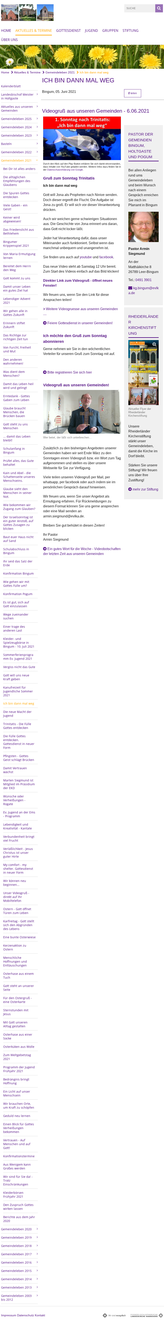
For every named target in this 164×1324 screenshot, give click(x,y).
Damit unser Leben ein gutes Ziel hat (17, 288)
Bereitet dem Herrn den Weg (17, 268)
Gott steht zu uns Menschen (15, 426)
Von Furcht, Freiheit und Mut (17, 349)
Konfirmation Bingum (18, 573)
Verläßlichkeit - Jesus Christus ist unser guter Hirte (18, 852)
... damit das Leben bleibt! (17, 438)
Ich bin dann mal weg (93, 72)
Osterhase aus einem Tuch (18, 975)
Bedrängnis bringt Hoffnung (16, 1081)
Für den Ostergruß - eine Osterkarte (17, 1000)
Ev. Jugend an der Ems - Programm (19, 814)
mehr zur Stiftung (145, 489)
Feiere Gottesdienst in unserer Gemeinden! (80, 323)
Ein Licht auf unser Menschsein (16, 1093)
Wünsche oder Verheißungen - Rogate (14, 800)
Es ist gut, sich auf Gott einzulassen (16, 604)
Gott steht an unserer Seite (18, 988)
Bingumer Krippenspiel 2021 (16, 244)
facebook (106, 257)
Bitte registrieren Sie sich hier (69, 372)
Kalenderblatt (11, 86)
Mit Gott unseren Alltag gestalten (15, 1024)
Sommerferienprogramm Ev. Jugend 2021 (18, 657)
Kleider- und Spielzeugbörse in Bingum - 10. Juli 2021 (18, 642)
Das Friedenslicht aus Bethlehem (18, 231)
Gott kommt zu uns (16, 278)
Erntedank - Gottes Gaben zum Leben (16, 398)
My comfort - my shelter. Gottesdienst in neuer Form (18, 868)
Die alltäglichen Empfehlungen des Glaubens (16, 181)
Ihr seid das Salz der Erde (17, 563)
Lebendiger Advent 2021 (16, 301)
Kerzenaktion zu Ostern (14, 947)
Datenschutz (25, 1315)
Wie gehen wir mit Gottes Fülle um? (16, 584)
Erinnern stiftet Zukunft (14, 325)
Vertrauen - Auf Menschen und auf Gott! (16, 1144)
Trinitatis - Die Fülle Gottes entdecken (17, 726)
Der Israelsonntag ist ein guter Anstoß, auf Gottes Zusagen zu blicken (18, 523)
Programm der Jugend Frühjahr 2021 (19, 1069)
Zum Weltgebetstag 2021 (17, 1057)
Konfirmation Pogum (17, 594)
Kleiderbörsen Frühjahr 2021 (13, 1194)
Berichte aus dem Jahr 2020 (19, 1219)
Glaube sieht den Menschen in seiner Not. (17, 493)
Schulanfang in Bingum (14, 450)
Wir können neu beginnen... (14, 883)
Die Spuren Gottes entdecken (16, 195)
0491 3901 (143, 280)
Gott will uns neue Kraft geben (16, 677)
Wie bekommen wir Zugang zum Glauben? (19, 507)
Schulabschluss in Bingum (16, 551)
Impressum (8, 1315)
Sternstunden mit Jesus (15, 1012)
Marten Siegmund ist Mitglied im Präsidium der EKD (19, 784)
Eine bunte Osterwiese (19, 937)
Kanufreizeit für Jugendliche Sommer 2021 (18, 691)
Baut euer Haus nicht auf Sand (18, 539)
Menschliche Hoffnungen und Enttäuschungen (15, 961)
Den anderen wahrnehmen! (13, 361)
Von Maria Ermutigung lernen (19, 256)
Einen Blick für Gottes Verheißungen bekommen (18, 1128)
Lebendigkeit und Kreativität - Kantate (17, 826)
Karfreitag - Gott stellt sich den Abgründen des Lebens (18, 925)
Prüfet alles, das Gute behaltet (18, 463)
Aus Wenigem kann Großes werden (17, 1166)
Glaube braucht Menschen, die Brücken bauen (14, 412)
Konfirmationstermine (19, 1156)
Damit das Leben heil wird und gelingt (18, 386)
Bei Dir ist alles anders (19, 169)
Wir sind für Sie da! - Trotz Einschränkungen (18, 1180)
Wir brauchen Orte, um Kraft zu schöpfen (18, 1105)
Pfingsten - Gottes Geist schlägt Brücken (18, 758)
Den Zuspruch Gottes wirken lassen (18, 1207)
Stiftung (131, 30)
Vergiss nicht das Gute (19, 667)
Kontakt (40, 1315)
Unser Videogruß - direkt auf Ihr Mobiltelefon (16, 897)
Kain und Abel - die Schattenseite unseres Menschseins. (19, 477)
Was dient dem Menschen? (14, 374)
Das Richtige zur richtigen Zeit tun (15, 337)
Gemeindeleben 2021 (60, 72)
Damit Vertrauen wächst (15, 770)
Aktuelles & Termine (33, 30)
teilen (133, 93)
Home (6, 30)
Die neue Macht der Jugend (17, 714)
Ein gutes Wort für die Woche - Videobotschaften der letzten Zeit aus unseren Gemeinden (82, 551)
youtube (86, 257)
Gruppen (110, 30)
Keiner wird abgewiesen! (12, 219)
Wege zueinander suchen (15, 616)
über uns (9, 39)
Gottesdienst (68, 30)
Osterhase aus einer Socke (17, 1036)
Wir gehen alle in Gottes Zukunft (15, 313)
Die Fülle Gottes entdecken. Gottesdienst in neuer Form (18, 742)
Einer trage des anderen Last (14, 628)
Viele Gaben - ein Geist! (15, 207)
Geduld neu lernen (16, 1116)
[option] (82, 57)
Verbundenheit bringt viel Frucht (18, 838)
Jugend (91, 30)
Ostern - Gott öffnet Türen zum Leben (17, 911)
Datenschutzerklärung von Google (65, 169)
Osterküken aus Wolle (18, 1047)
